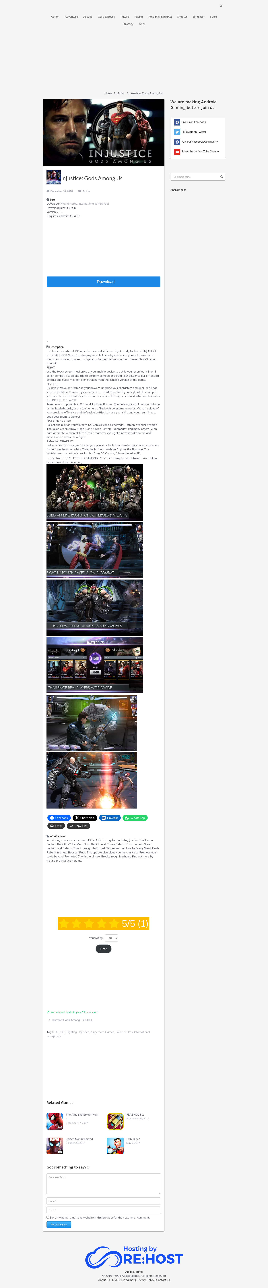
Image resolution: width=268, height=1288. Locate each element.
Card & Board (106, 16)
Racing (138, 16)
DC (63, 1032)
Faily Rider (133, 1139)
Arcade (87, 16)
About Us (104, 1280)
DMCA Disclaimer (123, 1280)
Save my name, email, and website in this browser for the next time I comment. (100, 1217)
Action (55, 16)
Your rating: (96, 938)
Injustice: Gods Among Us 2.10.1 (72, 1020)
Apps (142, 23)
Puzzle (125, 16)
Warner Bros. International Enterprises (85, 203)
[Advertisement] (134, 62)
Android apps (178, 189)
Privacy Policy (145, 1280)
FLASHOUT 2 (135, 1114)
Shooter (182, 16)
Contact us (163, 1280)
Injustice (84, 1032)
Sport (213, 16)
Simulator (199, 16)
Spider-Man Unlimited (79, 1139)
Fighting (72, 1032)
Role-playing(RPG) (160, 16)
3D (56, 1032)
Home (108, 93)
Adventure (71, 16)
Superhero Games (102, 1032)
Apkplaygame (134, 1271)
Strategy (128, 23)
